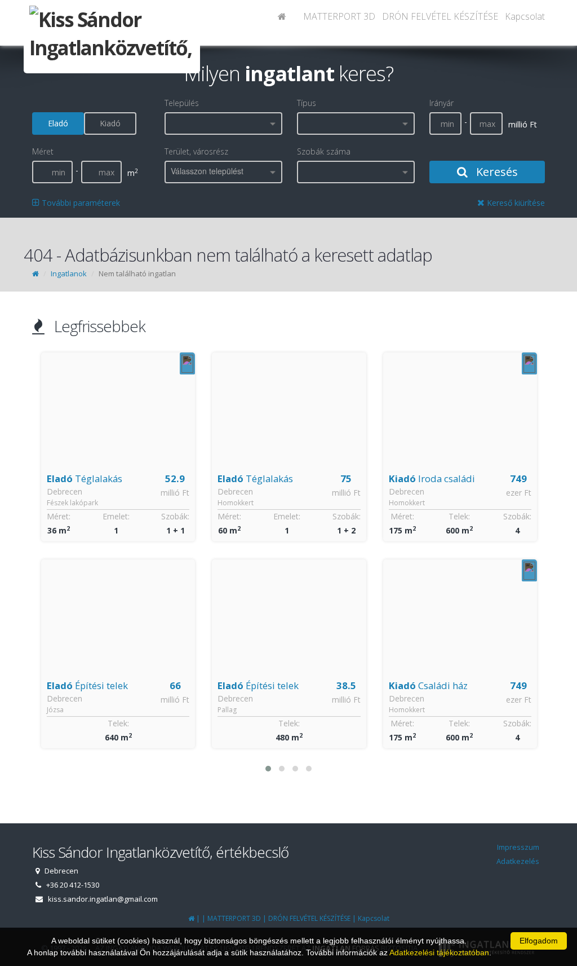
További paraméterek (79, 202)
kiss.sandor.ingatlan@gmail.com (103, 899)
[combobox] (223, 123)
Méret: (58, 516)
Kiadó (110, 123)
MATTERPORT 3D (339, 16)
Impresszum (518, 847)
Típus (306, 103)
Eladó (58, 123)
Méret (43, 151)
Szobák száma (323, 151)
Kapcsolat (525, 16)
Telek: (117, 723)
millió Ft (175, 492)
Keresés (495, 171)
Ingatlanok (69, 273)
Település (182, 103)
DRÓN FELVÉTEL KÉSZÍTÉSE (440, 16)
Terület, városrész (196, 151)
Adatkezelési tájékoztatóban (439, 952)
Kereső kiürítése (515, 202)
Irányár (441, 103)
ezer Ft (347, 492)
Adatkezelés (517, 861)
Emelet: (115, 516)
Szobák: (175, 516)
